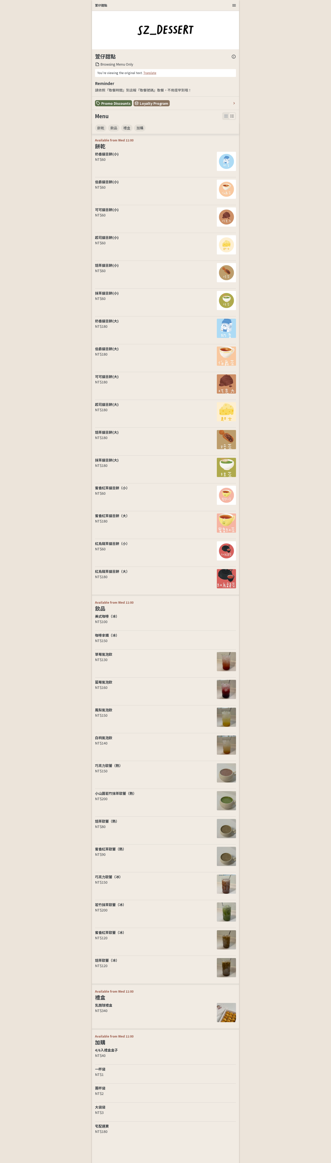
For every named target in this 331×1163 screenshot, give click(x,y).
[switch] (232, 116)
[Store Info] (233, 56)
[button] (232, 116)
